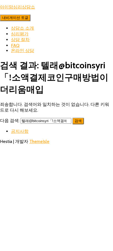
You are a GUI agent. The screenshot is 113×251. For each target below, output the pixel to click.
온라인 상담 (22, 50)
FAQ (15, 45)
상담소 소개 (22, 28)
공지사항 (20, 131)
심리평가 (20, 33)
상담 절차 (20, 39)
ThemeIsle (39, 141)
